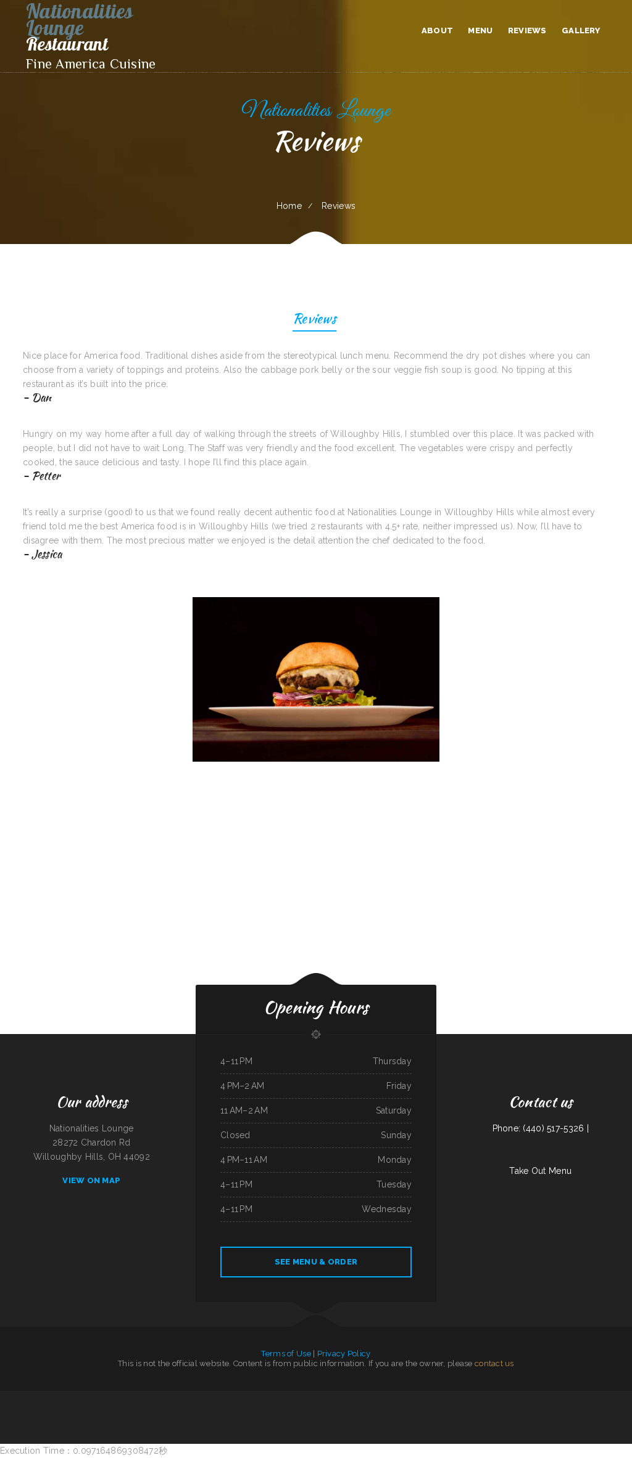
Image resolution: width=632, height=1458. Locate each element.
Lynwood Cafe (432, 1397)
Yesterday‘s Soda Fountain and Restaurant (238, 1397)
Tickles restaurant (350, 1411)
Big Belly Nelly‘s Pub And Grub (163, 1397)
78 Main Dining (310, 1411)
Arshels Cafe (23, 1397)
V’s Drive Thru (274, 1397)
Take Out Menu (540, 1171)
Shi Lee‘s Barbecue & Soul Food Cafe (518, 1397)
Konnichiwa (303, 1397)
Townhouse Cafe (389, 1397)
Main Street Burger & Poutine (168, 1411)
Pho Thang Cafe (263, 1411)
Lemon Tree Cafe (624, 1397)
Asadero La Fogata (397, 1411)
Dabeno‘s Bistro (187, 1411)
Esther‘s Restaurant (374, 1397)
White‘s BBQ (276, 1411)
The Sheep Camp (365, 1411)
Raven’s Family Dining (405, 1397)
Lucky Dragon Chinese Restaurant (227, 1411)
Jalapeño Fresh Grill (289, 1397)
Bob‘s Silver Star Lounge (490, 1411)
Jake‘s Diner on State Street (320, 1397)
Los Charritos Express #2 (76, 1397)
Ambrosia (91, 1397)
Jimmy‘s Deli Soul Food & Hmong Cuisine (462, 1411)
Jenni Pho (218, 1397)
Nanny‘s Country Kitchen (128, 1397)
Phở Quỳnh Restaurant (567, 1397)
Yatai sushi (504, 1411)
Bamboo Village (445, 1397)
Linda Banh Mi (144, 1397)
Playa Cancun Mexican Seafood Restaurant (487, 1397)
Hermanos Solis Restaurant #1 (434, 1411)
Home (289, 206)
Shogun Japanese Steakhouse (132, 1411)
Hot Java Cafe (183, 1397)
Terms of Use (285, 1353)
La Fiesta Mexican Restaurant (41, 1397)
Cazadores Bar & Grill (461, 1397)
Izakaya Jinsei (150, 1411)
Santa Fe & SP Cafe (248, 1411)
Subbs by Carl (112, 1397)
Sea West (209, 1411)
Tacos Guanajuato (197, 1397)
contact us (494, 1363)
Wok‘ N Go (322, 1411)
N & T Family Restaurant (605, 1397)
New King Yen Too (334, 1411)
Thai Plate (553, 1397)
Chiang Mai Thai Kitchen (586, 1397)
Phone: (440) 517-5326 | (541, 1128)
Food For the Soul (540, 1397)
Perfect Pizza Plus (413, 1411)
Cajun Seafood (262, 1397)
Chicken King (199, 1411)
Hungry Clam (59, 1397)
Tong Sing (209, 1397)
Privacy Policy (344, 1353)
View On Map (91, 1180)
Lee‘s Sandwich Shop (380, 1411)
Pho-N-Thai (101, 1397)
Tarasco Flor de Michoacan (292, 1411)
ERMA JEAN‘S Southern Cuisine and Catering (348, 1397)
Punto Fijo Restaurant (8, 1397)
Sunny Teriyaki (420, 1397)
